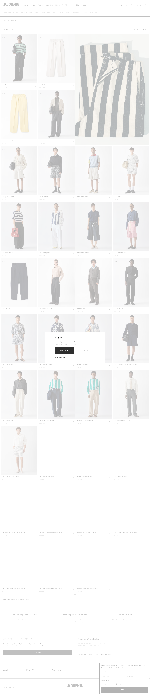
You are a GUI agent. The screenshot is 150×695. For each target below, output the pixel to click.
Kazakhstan (85, 350)
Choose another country (61, 357)
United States (64, 350)
